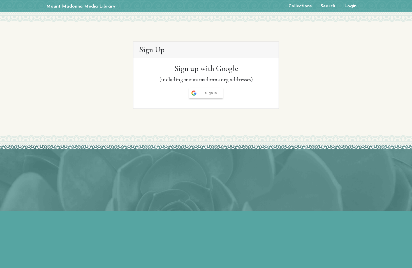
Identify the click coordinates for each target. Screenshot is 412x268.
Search (328, 6)
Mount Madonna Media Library (80, 6)
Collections (300, 6)
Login (350, 6)
